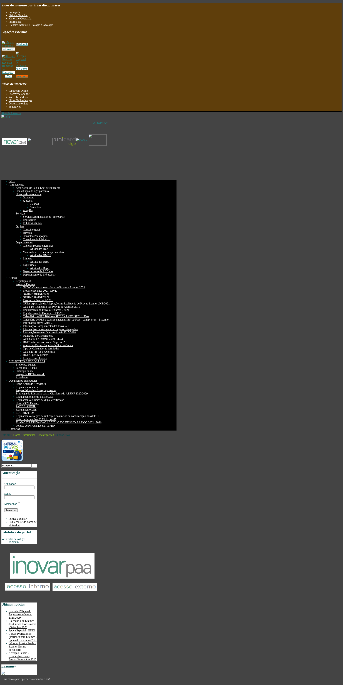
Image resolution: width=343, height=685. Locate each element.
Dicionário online (18, 103)
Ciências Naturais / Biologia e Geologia (31, 24)
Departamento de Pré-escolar (39, 274)
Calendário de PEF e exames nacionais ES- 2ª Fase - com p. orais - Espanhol (66, 319)
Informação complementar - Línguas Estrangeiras (50, 329)
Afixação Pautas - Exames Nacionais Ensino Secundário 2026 (22, 656)
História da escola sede (28, 194)
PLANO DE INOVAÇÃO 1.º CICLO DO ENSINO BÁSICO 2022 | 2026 (58, 422)
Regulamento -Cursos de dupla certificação (40, 399)
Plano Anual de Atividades (31, 383)
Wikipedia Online (18, 90)
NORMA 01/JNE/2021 (36, 293)
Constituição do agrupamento (32, 190)
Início (12, 181)
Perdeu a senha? (18, 518)
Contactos (14, 428)
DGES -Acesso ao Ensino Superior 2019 (46, 342)
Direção (27, 232)
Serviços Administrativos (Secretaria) (43, 216)
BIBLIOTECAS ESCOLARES (27, 361)
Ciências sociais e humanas (38, 245)
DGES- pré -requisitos (35, 354)
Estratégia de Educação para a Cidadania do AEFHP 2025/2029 (52, 393)
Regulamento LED (26, 409)
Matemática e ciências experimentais (43, 252)
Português (14, 12)
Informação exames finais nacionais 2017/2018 (49, 332)
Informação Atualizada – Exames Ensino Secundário (22, 646)
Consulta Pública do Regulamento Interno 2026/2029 (20, 614)
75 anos (34, 203)
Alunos (13, 277)
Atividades (22, 377)
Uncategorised (46, 434)
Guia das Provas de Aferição (39, 351)
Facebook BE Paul (26, 367)
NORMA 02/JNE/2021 (36, 297)
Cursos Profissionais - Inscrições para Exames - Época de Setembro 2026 (23, 637)
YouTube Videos (18, 97)
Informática (15, 21)
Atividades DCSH (40, 248)
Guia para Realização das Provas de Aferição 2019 (51, 306)
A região (28, 210)
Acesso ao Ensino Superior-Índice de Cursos (48, 345)
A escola (28, 200)
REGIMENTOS (25, 412)
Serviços (20, 213)
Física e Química (18, 15)
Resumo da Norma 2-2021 (38, 300)
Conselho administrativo (36, 239)
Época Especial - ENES (22, 630)
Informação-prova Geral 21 (38, 322)
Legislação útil (24, 280)
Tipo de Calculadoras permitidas (41, 348)
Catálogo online (25, 370)
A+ (106, 122)
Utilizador (10, 483)
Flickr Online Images (20, 100)
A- (94, 122)
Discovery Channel (19, 93)
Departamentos (24, 242)
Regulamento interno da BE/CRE (35, 396)
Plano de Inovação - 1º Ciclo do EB (36, 419)
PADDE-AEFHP (26, 406)
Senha (7, 493)
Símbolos (35, 207)
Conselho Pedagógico (35, 236)
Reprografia (29, 219)
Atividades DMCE (40, 255)
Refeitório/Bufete (32, 223)
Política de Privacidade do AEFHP (35, 425)
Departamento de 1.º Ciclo (38, 271)
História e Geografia (20, 18)
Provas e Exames (25, 284)
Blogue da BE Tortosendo (30, 374)
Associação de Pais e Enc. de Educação (38, 187)
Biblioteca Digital (26, 364)
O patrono (28, 197)
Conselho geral (31, 229)
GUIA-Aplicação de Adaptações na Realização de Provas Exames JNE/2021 (66, 303)
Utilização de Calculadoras (38, 335)
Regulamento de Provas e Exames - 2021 (46, 309)
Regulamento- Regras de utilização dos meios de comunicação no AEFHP (57, 416)
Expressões (29, 264)
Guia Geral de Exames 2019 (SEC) (43, 338)
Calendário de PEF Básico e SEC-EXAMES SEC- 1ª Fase (56, 316)
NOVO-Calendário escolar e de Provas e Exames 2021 (54, 287)
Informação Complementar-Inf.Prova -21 (46, 326)
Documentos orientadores (23, 380)
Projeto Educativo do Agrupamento (36, 390)
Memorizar (10, 503)
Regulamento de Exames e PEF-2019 (44, 313)
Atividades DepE (39, 268)
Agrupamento (16, 184)
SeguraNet (15, 106)
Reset (100, 122)
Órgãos (20, 226)
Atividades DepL (39, 261)
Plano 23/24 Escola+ (27, 403)
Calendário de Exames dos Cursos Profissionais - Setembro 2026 (22, 624)
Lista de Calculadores (35, 358)
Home (16, 434)
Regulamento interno (27, 387)
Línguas (27, 258)
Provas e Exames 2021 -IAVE (40, 290)
